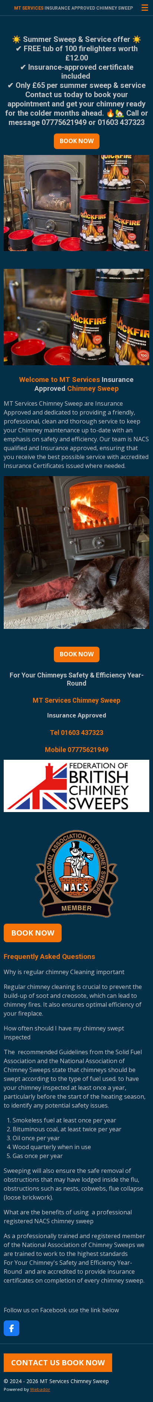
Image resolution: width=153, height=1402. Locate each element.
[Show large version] (76, 874)
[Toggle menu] (145, 7)
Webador (40, 1389)
